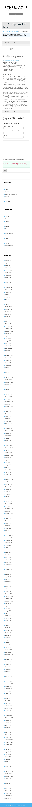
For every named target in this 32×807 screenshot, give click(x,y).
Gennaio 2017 (8, 474)
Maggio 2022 (8, 341)
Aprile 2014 (7, 555)
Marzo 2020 (8, 392)
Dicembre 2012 (9, 593)
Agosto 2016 (8, 486)
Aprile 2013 (7, 584)
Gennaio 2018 (8, 445)
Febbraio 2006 (8, 790)
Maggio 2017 (8, 465)
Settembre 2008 (9, 718)
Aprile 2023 (7, 319)
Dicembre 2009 (9, 681)
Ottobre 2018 (8, 428)
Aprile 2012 (7, 613)
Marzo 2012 (8, 615)
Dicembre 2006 (9, 769)
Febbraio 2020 (8, 394)
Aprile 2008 (7, 730)
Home (3, 31)
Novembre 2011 (9, 625)
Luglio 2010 (8, 664)
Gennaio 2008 (8, 737)
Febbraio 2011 (8, 647)
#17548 (27, 45)
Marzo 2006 (8, 788)
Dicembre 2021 (9, 348)
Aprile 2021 (7, 367)
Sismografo (8, 248)
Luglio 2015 (8, 518)
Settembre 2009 (9, 688)
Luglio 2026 (8, 263)
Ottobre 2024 (8, 287)
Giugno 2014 (8, 550)
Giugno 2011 (8, 637)
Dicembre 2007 (9, 739)
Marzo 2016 (8, 499)
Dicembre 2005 (9, 795)
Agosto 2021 (8, 358)
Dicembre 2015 (9, 506)
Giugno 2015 (8, 521)
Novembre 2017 (9, 450)
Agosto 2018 (8, 433)
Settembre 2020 (9, 382)
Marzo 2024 (8, 297)
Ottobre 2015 (8, 511)
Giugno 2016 (8, 491)
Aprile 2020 (7, 389)
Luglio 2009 (8, 693)
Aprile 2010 (7, 671)
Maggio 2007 (8, 756)
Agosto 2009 (8, 691)
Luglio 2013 (8, 576)
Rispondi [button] (17, 44)
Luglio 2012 (8, 606)
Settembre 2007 (9, 747)
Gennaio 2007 (8, 766)
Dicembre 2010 (9, 652)
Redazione (7, 199)
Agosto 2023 (8, 311)
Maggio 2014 (8, 552)
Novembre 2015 (9, 508)
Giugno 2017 (8, 462)
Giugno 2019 (8, 414)
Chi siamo (7, 189)
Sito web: (5, 135)
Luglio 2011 (8, 635)
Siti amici (7, 191)
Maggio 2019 (8, 416)
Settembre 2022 (9, 331)
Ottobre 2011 (8, 628)
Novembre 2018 (9, 426)
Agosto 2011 (8, 632)
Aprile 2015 (7, 525)
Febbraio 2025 (8, 280)
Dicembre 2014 (9, 535)
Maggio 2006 (8, 783)
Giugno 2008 (8, 725)
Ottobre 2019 (8, 404)
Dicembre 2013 (9, 564)
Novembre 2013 (9, 567)
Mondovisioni (8, 231)
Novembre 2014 (9, 538)
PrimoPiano (8, 238)
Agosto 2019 (8, 409)
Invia (5, 170)
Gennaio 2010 (8, 679)
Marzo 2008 (8, 732)
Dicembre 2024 (9, 285)
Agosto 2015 (8, 516)
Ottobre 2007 (8, 744)
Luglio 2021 (8, 360)
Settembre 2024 (9, 289)
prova (6, 240)
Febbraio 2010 (8, 676)
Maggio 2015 (8, 523)
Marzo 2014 (8, 557)
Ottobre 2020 (8, 379)
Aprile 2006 (7, 786)
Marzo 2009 (8, 703)
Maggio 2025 (8, 275)
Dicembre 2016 (9, 477)
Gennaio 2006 (8, 793)
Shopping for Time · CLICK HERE (11, 60)
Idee (6, 223)
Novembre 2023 (9, 304)
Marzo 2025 (8, 277)
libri (6, 228)
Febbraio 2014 (8, 559)
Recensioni (7, 243)
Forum (6, 31)
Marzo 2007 (8, 761)
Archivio (7, 196)
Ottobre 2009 (8, 686)
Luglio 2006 (8, 778)
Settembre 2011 (9, 630)
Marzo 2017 (8, 469)
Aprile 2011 (7, 642)
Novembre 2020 (9, 377)
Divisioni (7, 221)
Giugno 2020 (8, 387)
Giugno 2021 (8, 362)
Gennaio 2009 (8, 708)
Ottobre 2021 (8, 353)
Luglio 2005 (8, 798)
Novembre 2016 (9, 479)
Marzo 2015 (8, 528)
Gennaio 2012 (8, 620)
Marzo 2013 (8, 586)
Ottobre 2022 (8, 328)
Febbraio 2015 (8, 530)
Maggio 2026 (8, 265)
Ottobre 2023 (8, 307)
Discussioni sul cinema (13, 31)
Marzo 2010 (8, 674)
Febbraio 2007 (8, 764)
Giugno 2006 (8, 781)
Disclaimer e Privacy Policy (11, 194)
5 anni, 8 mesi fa (16, 35)
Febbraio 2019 (8, 423)
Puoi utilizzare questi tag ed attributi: (13, 159)
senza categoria (9, 245)
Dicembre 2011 (9, 623)
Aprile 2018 (7, 438)
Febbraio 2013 (8, 589)
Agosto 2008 (8, 720)
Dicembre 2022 (9, 326)
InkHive (16, 805)
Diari (6, 219)
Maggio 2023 (8, 316)
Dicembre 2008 (9, 710)
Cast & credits (8, 214)
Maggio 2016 (8, 494)
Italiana (7, 226)
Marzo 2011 (8, 645)
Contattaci (7, 201)
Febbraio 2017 (8, 472)
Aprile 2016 (7, 496)
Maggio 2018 (8, 435)
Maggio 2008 (8, 727)
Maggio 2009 (8, 698)
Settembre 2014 (9, 542)
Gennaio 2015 (8, 533)
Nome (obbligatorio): (8, 126)
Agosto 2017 (8, 457)
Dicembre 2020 (9, 375)
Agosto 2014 (8, 545)
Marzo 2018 (8, 440)
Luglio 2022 (8, 336)
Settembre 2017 (9, 455)
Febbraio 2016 (8, 501)
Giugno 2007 (8, 754)
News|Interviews (9, 233)
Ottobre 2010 (8, 657)
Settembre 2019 (9, 406)
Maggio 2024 (8, 292)
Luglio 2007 (8, 752)
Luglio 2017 (8, 460)
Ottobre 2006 (8, 773)
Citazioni (7, 216)
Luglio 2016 (8, 489)
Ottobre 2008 (8, 715)
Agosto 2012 (8, 603)
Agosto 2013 (8, 574)
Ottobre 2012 (8, 598)
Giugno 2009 (8, 696)
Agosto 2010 (8, 662)
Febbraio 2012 (8, 618)
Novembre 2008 (9, 713)
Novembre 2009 (9, 683)
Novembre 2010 (9, 654)
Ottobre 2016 (8, 482)
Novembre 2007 (9, 742)
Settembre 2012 (9, 601)
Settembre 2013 (9, 572)
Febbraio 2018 (8, 443)
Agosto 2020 (8, 384)
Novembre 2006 (9, 771)
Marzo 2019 (8, 421)
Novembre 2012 (9, 596)
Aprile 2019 (7, 418)
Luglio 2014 (8, 547)
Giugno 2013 (8, 579)
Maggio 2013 (8, 581)
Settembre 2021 (9, 355)
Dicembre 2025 (9, 270)
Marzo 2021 (8, 370)
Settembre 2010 (9, 659)
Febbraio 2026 (8, 268)
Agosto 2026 (8, 260)
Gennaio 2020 (8, 396)
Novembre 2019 (9, 401)
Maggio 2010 (8, 669)
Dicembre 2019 (9, 399)
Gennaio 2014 (8, 562)
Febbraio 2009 (8, 705)
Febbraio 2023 (8, 324)
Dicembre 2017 (9, 448)
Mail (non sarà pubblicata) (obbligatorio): (13, 131)
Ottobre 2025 (8, 272)
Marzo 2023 (8, 321)
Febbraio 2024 (8, 299)
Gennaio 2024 (8, 302)
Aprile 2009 (7, 701)
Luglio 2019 (8, 411)
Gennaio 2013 (8, 591)
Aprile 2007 (7, 759)
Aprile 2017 (7, 467)
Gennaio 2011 (8, 649)
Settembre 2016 (9, 484)
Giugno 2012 (8, 608)
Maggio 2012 (8, 611)
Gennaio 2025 (8, 282)
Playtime (7, 236)
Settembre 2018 (9, 431)
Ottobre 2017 (8, 452)
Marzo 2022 (8, 343)
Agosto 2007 (8, 749)
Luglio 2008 (8, 722)
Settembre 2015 (9, 513)
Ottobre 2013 (8, 569)
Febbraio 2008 (8, 735)
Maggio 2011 (8, 640)
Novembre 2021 (9, 350)
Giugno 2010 (8, 666)
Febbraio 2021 (8, 372)
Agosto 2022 (8, 333)
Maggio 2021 (8, 365)
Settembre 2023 (9, 309)
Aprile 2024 (7, 294)
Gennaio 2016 (8, 504)
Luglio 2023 (8, 314)
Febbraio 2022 (8, 345)
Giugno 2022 (8, 338)
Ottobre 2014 (8, 540)
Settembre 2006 (9, 776)
